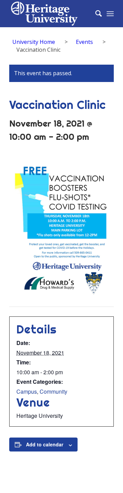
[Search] (95, 13)
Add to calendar (44, 444)
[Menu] (110, 13)
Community (53, 391)
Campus (26, 391)
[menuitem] (95, 13)
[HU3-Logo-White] (51, 13)
